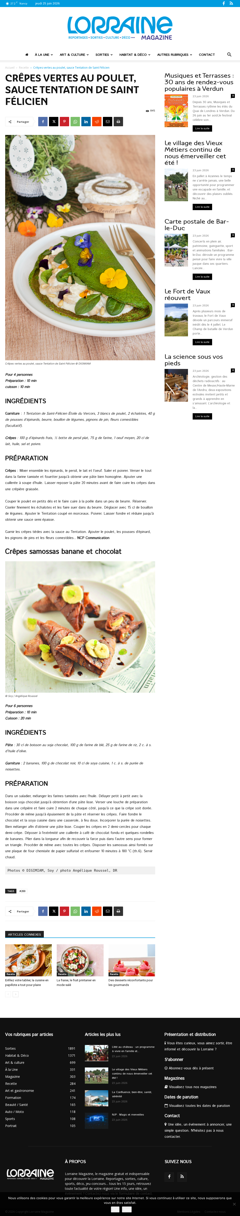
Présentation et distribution (190, 1035)
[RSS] (231, 3)
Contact (207, 54)
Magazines (174, 1078)
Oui (115, 1209)
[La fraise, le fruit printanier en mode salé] (80, 960)
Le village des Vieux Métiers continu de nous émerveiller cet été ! (195, 153)
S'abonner (174, 1060)
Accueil (10, 68)
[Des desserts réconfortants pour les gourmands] (132, 960)
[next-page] (16, 994)
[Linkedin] (86, 121)
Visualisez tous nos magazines (192, 1087)
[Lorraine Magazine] (120, 28)
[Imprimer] (118, 121)
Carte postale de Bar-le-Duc (197, 224)
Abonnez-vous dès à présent (191, 1068)
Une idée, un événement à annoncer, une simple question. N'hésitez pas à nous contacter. (198, 1130)
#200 (22, 891)
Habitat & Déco (133, 54)
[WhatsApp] (75, 121)
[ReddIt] (96, 121)
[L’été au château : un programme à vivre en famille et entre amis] (96, 1053)
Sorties (102, 54)
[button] (229, 55)
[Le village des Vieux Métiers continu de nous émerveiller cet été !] (96, 1075)
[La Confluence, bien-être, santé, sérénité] (96, 1098)
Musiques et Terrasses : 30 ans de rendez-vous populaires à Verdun (199, 82)
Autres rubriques (172, 54)
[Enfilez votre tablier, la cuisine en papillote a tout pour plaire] (28, 960)
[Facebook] (223, 3)
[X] (53, 121)
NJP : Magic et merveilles (128, 1115)
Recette (24, 68)
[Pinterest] (64, 121)
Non (127, 1209)
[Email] (107, 121)
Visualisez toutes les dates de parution (199, 1105)
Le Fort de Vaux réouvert (187, 294)
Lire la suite (202, 128)
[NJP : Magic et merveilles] (96, 1121)
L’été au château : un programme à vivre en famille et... (133, 1049)
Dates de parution (181, 1097)
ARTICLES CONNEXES (24, 934)
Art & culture (72, 54)
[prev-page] (8, 994)
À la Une (42, 54)
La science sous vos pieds (194, 360)
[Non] (234, 1204)
